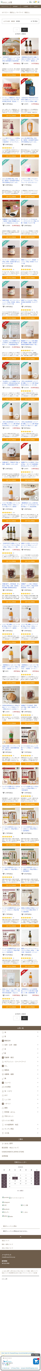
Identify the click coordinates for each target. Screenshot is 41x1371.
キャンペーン (5, 6)
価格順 (13, 21)
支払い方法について (22, 1271)
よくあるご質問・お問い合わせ (9, 1271)
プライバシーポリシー (28, 1272)
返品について (5, 1272)
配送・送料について (32, 1271)
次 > (24, 30)
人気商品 (25, 6)
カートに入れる (11, 75)
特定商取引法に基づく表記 (15, 1272)
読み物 (35, 1272)
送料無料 (15, 6)
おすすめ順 (7, 21)
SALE (36, 6)
